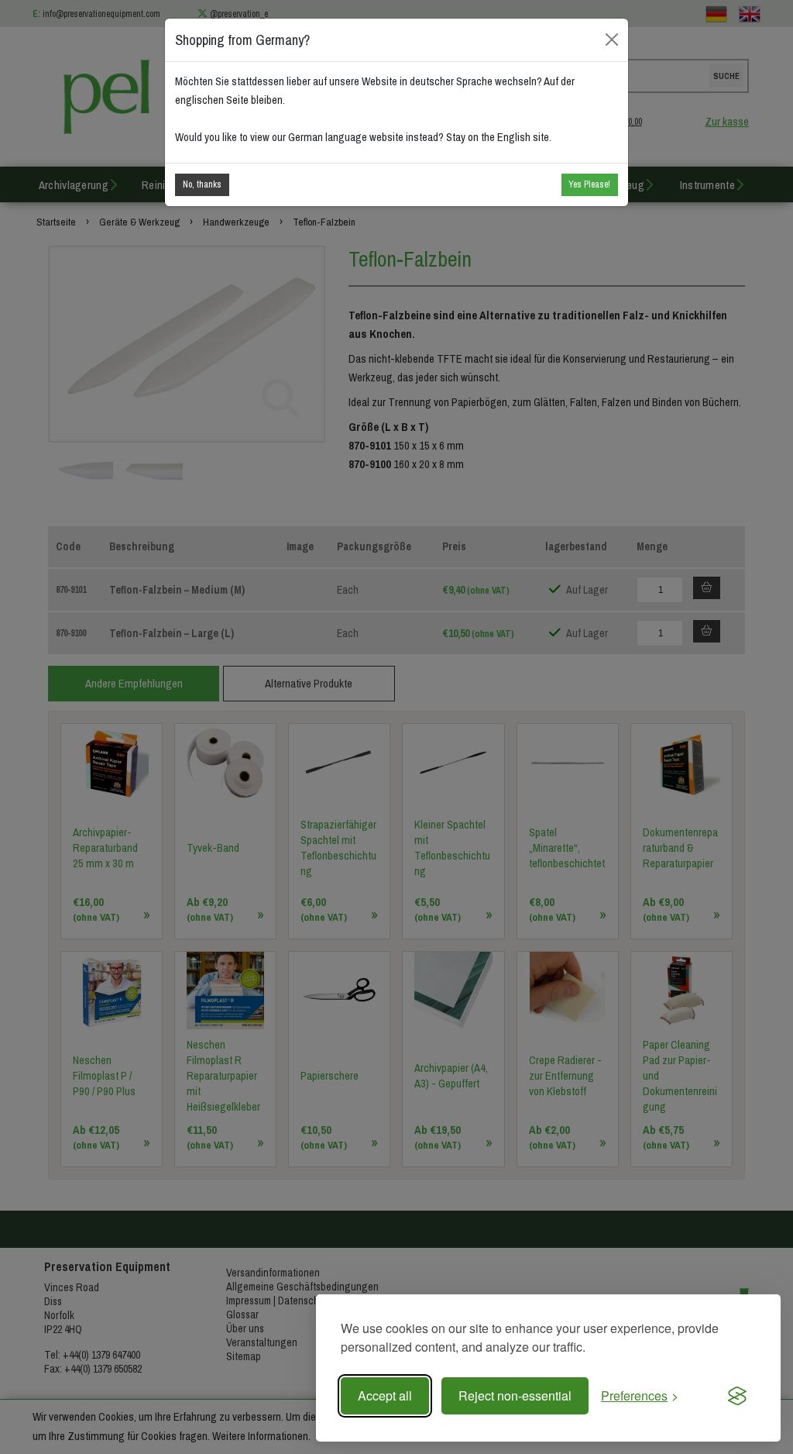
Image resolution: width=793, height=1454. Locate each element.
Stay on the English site (497, 137)
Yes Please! (589, 184)
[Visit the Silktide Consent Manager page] (737, 1395)
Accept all (385, 1395)
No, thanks (202, 184)
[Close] (612, 40)
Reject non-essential (515, 1395)
